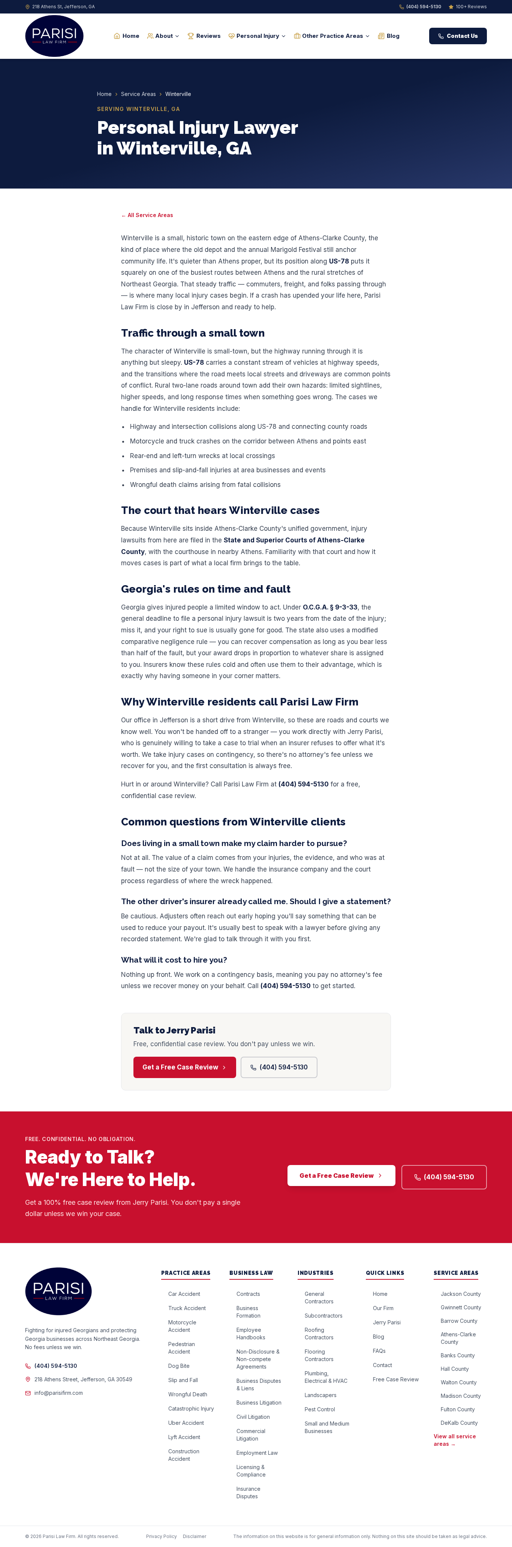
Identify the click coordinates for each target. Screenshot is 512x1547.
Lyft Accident (184, 1437)
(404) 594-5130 (423, 6)
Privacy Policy (161, 1536)
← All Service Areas (147, 215)
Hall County (455, 1369)
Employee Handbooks (251, 1333)
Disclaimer (194, 1536)
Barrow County (459, 1321)
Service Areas (138, 94)
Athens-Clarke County (458, 1338)
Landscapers (321, 1395)
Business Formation (248, 1312)
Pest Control (320, 1409)
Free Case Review (396, 1379)
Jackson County (461, 1294)
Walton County (459, 1382)
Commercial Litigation (251, 1435)
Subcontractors (324, 1315)
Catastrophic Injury (191, 1408)
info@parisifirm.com (58, 1393)
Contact (382, 1365)
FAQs (379, 1351)
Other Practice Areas (332, 35)
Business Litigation (259, 1402)
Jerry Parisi (387, 1322)
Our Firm (383, 1308)
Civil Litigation (253, 1417)
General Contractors (319, 1297)
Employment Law (257, 1453)
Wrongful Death (187, 1394)
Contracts (248, 1294)
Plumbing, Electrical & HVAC (326, 1377)
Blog (393, 35)
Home (131, 35)
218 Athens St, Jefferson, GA (63, 6)
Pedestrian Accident (181, 1348)
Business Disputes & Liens (259, 1384)
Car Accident (184, 1294)
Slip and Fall (183, 1380)
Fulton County (458, 1409)
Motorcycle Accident (182, 1326)
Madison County (461, 1396)
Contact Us (462, 36)
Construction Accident (183, 1455)
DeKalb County (459, 1423)
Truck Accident (187, 1308)
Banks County (458, 1355)
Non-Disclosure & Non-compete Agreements (258, 1359)
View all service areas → (455, 1440)
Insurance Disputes (248, 1492)
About (164, 35)
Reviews (208, 35)
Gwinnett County (461, 1307)
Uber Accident (186, 1423)
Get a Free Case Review (180, 1067)
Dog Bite (179, 1366)
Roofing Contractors (319, 1333)
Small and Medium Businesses (327, 1427)
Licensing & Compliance (251, 1471)
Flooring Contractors (319, 1355)
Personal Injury (258, 35)
